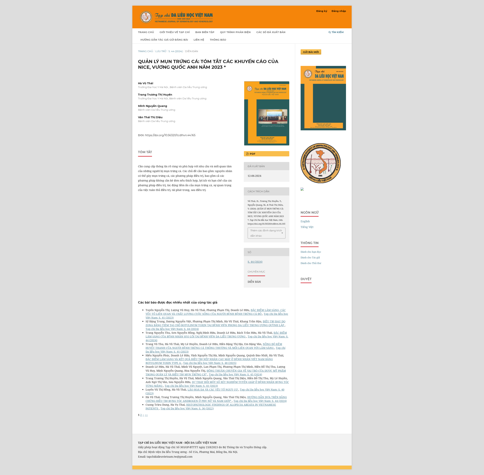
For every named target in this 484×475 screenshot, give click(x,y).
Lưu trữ (160, 51)
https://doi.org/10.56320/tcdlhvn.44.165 (170, 135)
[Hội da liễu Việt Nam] (321, 182)
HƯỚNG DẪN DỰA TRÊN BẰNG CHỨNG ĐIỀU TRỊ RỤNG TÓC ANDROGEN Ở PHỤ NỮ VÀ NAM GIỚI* (216, 399)
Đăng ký (321, 10)
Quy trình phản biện (235, 32)
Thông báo (218, 39)
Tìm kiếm (337, 32)
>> (146, 415)
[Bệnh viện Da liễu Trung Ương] (302, 189)
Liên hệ (199, 39)
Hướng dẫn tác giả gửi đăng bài (164, 39)
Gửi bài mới (311, 51)
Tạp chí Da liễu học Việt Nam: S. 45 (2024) (235, 374)
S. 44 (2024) (175, 51)
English (305, 221)
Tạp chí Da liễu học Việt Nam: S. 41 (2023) (191, 386)
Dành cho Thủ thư (311, 263)
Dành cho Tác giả (310, 257)
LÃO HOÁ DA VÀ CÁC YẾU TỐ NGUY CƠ (213, 389)
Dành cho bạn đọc (311, 251)
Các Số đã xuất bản (270, 32)
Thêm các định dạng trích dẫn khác (266, 233)
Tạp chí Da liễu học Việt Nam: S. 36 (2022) (187, 408)
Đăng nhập (339, 10)
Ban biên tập (204, 32)
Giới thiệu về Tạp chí (175, 32)
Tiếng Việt (307, 227)
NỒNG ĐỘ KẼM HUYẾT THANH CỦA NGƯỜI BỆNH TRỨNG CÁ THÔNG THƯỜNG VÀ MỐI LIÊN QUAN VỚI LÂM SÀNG (214, 346)
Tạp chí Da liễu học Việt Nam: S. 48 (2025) (209, 363)
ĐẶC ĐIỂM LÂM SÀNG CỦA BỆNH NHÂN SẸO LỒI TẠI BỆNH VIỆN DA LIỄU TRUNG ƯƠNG (216, 334)
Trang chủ (146, 32)
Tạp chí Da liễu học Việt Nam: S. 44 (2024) (172, 329)
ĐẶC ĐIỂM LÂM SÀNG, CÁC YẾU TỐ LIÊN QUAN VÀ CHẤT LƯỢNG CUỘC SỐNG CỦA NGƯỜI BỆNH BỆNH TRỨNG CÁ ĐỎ (216, 312)
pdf (252, 153)
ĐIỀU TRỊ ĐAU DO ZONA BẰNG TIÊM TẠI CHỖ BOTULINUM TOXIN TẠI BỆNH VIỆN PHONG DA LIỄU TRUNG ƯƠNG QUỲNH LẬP (215, 323)
